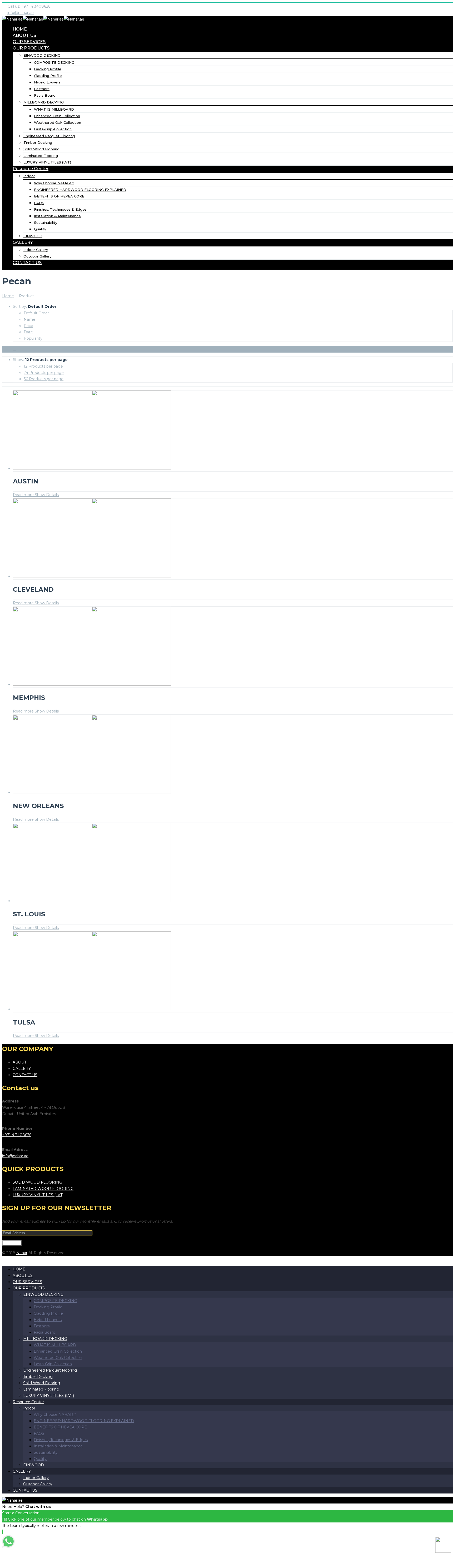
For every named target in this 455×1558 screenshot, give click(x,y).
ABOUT (19, 1062)
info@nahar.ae (20, 12)
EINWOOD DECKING (41, 55)
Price (28, 325)
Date (28, 332)
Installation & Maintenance (57, 216)
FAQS (39, 203)
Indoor (29, 176)
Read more (23, 494)
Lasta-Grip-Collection (53, 129)
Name (29, 319)
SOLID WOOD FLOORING (37, 1182)
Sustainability (45, 222)
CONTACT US (27, 262)
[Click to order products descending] (14, 349)
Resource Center (30, 168)
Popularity (33, 338)
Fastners (42, 89)
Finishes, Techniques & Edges (60, 209)
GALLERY (23, 242)
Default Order (36, 313)
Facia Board (45, 95)
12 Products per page (43, 366)
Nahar (21, 1252)
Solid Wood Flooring (41, 149)
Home (8, 296)
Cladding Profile (48, 75)
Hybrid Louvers (47, 82)
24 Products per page (44, 372)
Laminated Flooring (40, 156)
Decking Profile (47, 69)
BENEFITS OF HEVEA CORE (59, 196)
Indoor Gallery (35, 250)
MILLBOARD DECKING (43, 102)
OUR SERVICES (29, 41)
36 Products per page (43, 379)
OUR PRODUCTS (31, 48)
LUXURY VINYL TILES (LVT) (47, 162)
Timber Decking (37, 142)
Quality (40, 229)
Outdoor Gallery (37, 256)
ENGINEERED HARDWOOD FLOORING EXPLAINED (80, 189)
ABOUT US (24, 35)
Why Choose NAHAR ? (54, 183)
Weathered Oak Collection (57, 122)
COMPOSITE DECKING (54, 62)
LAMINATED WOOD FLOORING (43, 1188)
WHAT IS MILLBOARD (54, 109)
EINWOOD (32, 236)
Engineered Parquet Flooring (49, 136)
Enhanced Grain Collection (57, 116)
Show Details (46, 494)
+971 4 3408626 (16, 1134)
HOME (20, 29)
